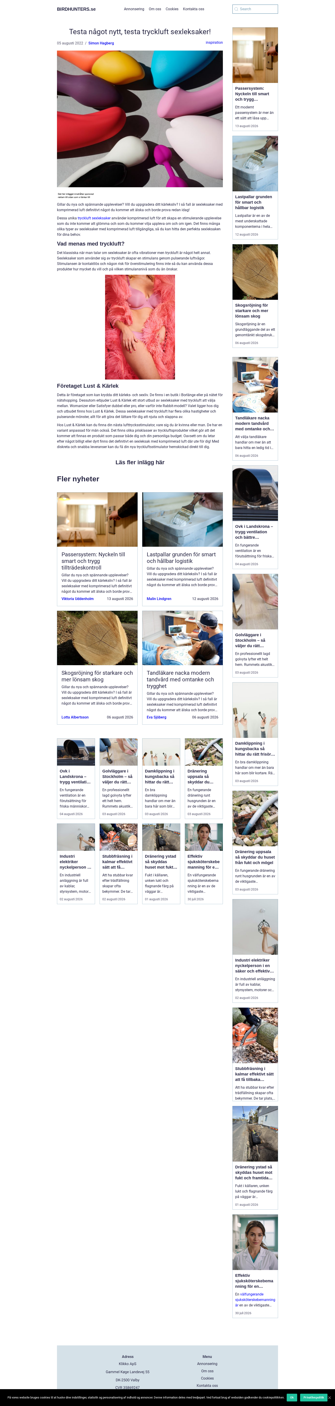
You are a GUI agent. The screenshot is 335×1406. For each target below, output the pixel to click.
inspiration (214, 42)
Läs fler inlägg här (140, 462)
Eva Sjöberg (156, 717)
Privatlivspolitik (314, 1397)
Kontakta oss (193, 9)
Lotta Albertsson (75, 717)
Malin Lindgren (159, 599)
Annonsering (134, 9)
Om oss (155, 9)
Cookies (172, 9)
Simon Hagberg (101, 43)
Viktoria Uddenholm (78, 599)
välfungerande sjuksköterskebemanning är (255, 1299)
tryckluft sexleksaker (94, 218)
